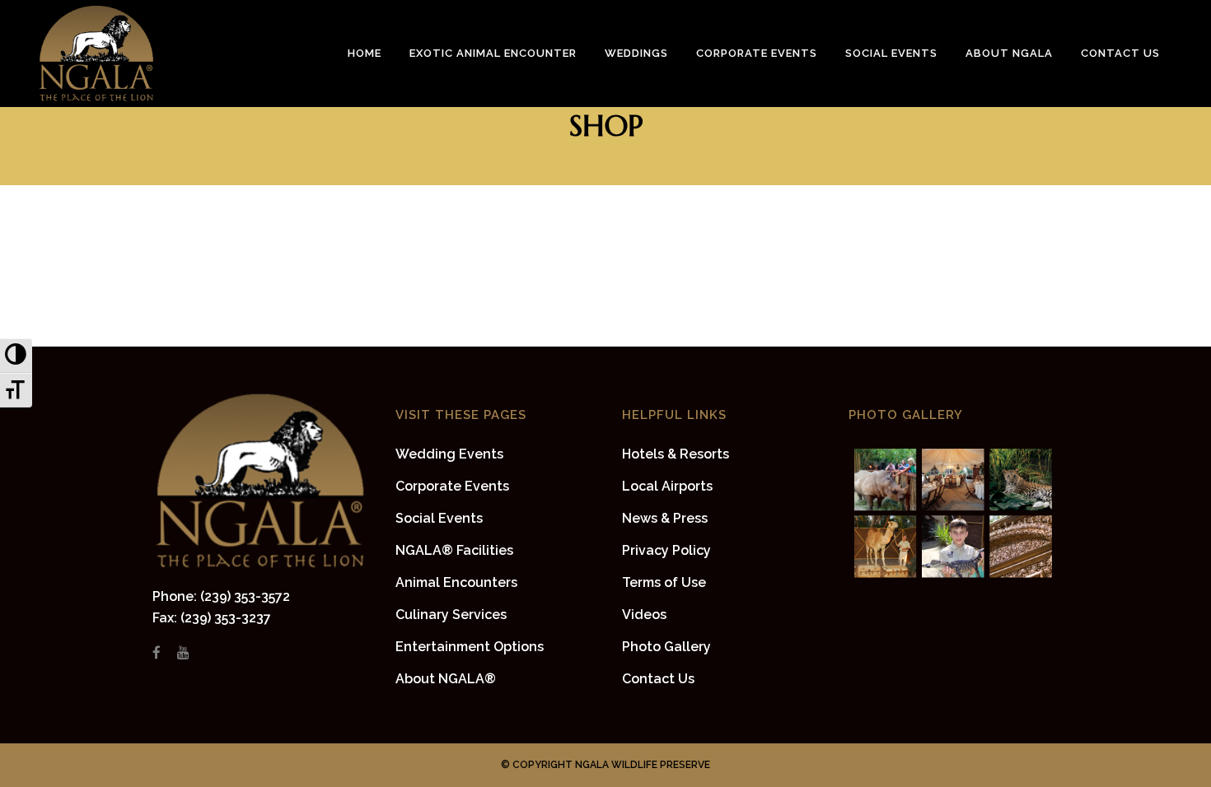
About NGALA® (445, 679)
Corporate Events (452, 486)
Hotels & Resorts (675, 454)
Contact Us (658, 679)
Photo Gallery (666, 646)
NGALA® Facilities (454, 550)
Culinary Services (451, 614)
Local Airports (667, 486)
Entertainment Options (469, 646)
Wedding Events (449, 454)
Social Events (439, 518)
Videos (644, 614)
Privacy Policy (666, 550)
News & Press (665, 518)
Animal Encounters (456, 582)
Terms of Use (664, 582)
